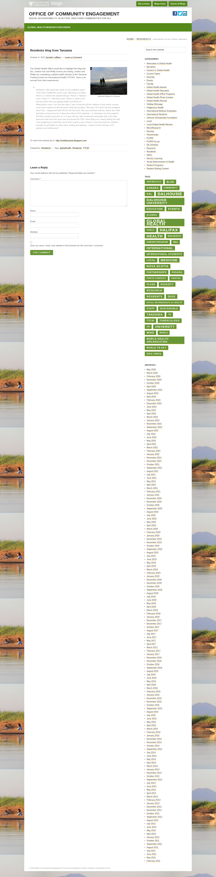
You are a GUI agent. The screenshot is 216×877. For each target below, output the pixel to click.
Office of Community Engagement (74, 14)
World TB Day (156, 348)
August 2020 (152, 512)
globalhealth (65, 148)
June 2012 (151, 827)
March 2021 (152, 488)
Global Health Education (158, 90)
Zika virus (154, 354)
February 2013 (153, 800)
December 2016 (154, 657)
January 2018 (153, 617)
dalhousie (170, 194)
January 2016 (153, 695)
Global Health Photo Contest (160, 97)
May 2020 (151, 522)
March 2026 (152, 373)
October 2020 (153, 505)
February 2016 (153, 691)
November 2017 (154, 623)
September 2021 (154, 467)
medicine (169, 260)
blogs (56, 3)
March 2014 (152, 766)
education (155, 209)
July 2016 (151, 674)
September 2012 (154, 817)
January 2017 (153, 654)
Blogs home (159, 4)
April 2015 (151, 725)
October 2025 (153, 383)
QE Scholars (152, 145)
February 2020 (153, 532)
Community (171, 188)
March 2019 (152, 569)
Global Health (156, 222)
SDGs (149, 155)
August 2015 (152, 711)
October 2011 (153, 840)
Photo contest (156, 278)
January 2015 (153, 735)
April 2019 (151, 566)
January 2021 (153, 495)
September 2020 (154, 508)
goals (151, 230)
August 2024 (152, 393)
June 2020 (151, 518)
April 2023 (151, 413)
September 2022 (154, 427)
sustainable (169, 308)
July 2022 (151, 434)
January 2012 (153, 837)
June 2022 (151, 437)
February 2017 (153, 650)
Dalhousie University (39, 3)
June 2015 (151, 718)
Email (32, 221)
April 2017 (151, 644)
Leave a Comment (73, 57)
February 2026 (153, 376)
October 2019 (153, 545)
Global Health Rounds (157, 100)
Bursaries (151, 67)
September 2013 (154, 779)
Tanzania (155, 314)
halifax (169, 230)
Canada (153, 187)
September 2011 (154, 844)
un (148, 326)
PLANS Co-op (153, 141)
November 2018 (154, 583)
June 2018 (151, 600)
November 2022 (154, 423)
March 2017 (152, 647)
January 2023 (153, 420)
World (164, 333)
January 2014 (153, 769)
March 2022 (152, 447)
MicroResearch (154, 128)
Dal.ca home (143, 4)
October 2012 (153, 813)
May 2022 (151, 440)
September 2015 (154, 708)
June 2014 (151, 756)
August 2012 (152, 820)
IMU (175, 242)
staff (151, 308)
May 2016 (151, 681)
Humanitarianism (157, 242)
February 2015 (153, 732)
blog (170, 181)
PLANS (150, 138)
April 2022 (151, 444)
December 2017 (154, 620)
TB (169, 314)
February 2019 (153, 573)
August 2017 (152, 630)
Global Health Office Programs (161, 94)
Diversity (151, 77)
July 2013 (151, 783)
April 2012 (151, 834)
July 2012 (151, 823)
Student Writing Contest (158, 168)
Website (34, 232)
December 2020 (154, 498)
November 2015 (154, 701)
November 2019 (154, 542)
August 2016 (152, 671)
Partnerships (152, 134)
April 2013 (151, 793)
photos (176, 278)
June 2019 (151, 559)
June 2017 (151, 637)
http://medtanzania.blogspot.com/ (71, 140)
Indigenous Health (155, 107)
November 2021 (154, 461)
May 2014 (151, 759)
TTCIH (86, 148)
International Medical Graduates (161, 111)
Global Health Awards (157, 87)
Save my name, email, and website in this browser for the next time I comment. (66, 245)
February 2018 (153, 613)
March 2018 (152, 610)
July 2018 (151, 596)
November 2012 (154, 810)
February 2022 (153, 451)
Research (151, 148)
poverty (167, 284)
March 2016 (152, 688)
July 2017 (151, 634)
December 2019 (154, 539)
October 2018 (153, 586)
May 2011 (151, 857)
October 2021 (153, 464)
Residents (46, 148)
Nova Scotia (158, 266)
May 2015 (151, 722)
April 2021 (151, 484)
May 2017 (151, 640)
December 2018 (154, 579)
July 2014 (151, 752)
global (152, 215)
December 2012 (154, 806)
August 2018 (152, 593)
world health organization (158, 340)
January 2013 (153, 803)
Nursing (150, 131)
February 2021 (153, 491)
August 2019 (152, 552)
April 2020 (151, 525)
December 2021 (154, 457)
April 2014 (151, 762)
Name (33, 211)
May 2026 (151, 369)
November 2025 (154, 379)
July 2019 (151, 556)
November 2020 (154, 501)
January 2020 (153, 535)
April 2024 (151, 396)
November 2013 (154, 773)
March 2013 (152, 796)
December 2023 (154, 403)
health (155, 236)
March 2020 (152, 528)
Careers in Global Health (158, 70)
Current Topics (153, 73)
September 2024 (154, 390)
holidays (174, 236)
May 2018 (151, 603)
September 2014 (154, 749)
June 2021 (151, 478)
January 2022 (153, 454)
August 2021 (152, 471)
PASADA (177, 272)
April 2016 (151, 684)
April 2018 (151, 606)
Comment (35, 179)
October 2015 (153, 705)
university (165, 326)
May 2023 (151, 410)
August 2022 (152, 430)
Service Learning (154, 158)
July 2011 (151, 850)
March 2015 (152, 728)
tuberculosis (170, 320)
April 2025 (151, 386)
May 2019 (151, 562)
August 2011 (152, 847)
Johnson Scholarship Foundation (162, 117)
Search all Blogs (177, 4)
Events (150, 80)
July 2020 (151, 515)
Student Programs (155, 165)
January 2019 (153, 576)
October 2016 (153, 664)
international (160, 248)
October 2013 (153, 776)
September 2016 (154, 667)
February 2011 (153, 861)
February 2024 (153, 400)
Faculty (150, 84)
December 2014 (154, 739)
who (150, 332)
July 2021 (151, 474)
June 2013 (151, 786)
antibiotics (154, 182)
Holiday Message (155, 104)
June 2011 (151, 854)
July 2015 (151, 715)
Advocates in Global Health (159, 63)
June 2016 (151, 678)
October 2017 (153, 627)
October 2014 (153, 745)
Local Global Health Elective (160, 124)
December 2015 (154, 698)
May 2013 (151, 789)
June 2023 (151, 406)
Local (149, 121)
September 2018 (154, 589)
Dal (149, 194)
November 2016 (154, 661)
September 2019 (154, 549)
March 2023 (152, 417)
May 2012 (151, 830)
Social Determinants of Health (160, 161)
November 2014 (154, 742)
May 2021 (151, 481)
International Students (157, 114)
